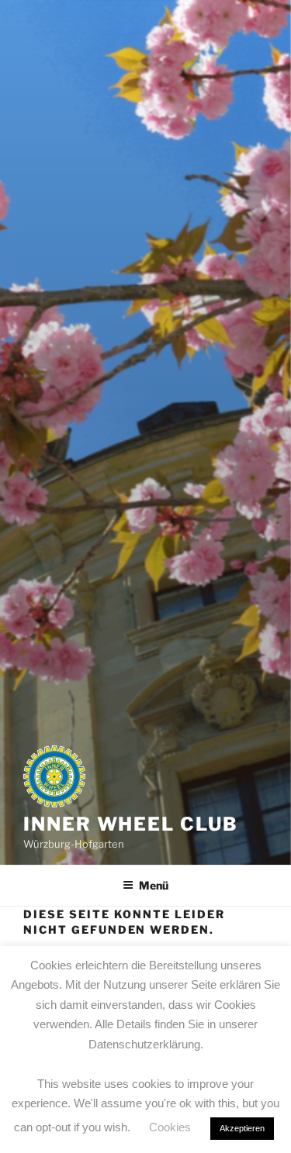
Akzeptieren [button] (242, 1128)
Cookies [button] (170, 1127)
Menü (153, 885)
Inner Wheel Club (130, 824)
